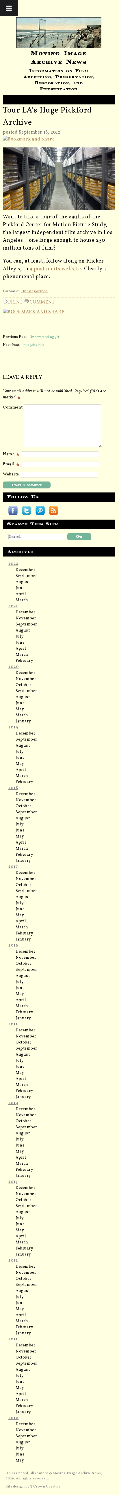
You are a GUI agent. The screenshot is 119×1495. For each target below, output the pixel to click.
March (22, 600)
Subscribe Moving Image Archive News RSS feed (53, 510)
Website (11, 474)
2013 (13, 1182)
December (25, 570)
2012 (13, 1260)
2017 (13, 867)
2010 (13, 1418)
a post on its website (55, 269)
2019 (13, 727)
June (20, 588)
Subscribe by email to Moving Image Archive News (40, 510)
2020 (13, 667)
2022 (13, 564)
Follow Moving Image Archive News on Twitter (26, 510)
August (23, 582)
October (23, 685)
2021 (13, 606)
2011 (12, 1339)
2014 (13, 1103)
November (26, 618)
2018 (13, 788)
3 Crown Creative (45, 1486)
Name (9, 454)
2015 (13, 1024)
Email (9, 464)
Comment (42, 301)
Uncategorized (34, 291)
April (21, 594)
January (23, 721)
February (24, 661)
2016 (13, 945)
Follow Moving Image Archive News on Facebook (13, 510)
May (20, 709)
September (26, 576)
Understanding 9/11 (45, 337)
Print (15, 301)
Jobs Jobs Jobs (33, 345)
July (20, 636)
